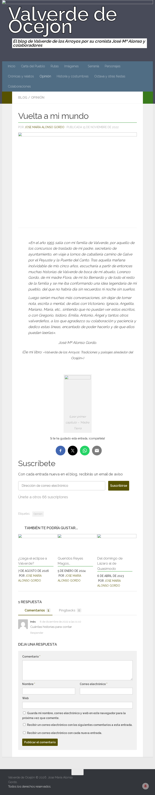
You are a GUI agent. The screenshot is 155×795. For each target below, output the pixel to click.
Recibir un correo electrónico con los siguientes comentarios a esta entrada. (79, 724)
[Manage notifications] (145, 786)
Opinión (45, 76)
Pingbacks (69, 610)
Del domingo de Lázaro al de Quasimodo (110, 563)
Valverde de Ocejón (62, 20)
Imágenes (71, 66)
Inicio (11, 66)
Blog (22, 97)
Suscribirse (118, 486)
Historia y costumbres (73, 76)
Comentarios (37, 610)
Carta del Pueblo (33, 66)
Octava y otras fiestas (109, 76)
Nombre (28, 684)
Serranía (93, 66)
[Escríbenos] (144, 780)
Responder (36, 632)
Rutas (55, 66)
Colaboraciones (19, 86)
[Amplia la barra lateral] (7, 98)
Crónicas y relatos (21, 76)
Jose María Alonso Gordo (44, 127)
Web (25, 698)
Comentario (31, 656)
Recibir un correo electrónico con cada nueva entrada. (64, 733)
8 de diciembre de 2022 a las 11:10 (60, 621)
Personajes (112, 66)
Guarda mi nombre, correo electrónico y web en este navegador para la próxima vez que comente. (74, 716)
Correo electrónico (93, 684)
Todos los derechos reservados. (29, 786)
